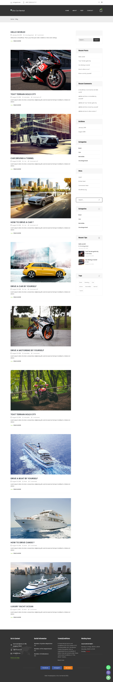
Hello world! (18, 32)
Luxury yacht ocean (22, 606)
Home (67, 10)
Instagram (57, 668)
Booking (87, 282)
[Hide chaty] (108, 677)
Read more (17, 41)
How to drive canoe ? (22, 542)
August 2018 (82, 132)
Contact (90, 10)
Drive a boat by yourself (24, 478)
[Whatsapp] (108, 667)
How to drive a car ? (22, 222)
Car (25, 161)
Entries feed (82, 181)
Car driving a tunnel (22, 158)
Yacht (81, 291)
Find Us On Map (15, 658)
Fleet (81, 10)
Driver (81, 286)
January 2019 (82, 127)
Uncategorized (29, 35)
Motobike (27, 97)
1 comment (40, 35)
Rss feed (68, 668)
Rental (95, 286)
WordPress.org (83, 189)
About (75, 10)
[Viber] (108, 672)
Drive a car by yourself (23, 286)
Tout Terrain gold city (23, 94)
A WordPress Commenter (86, 90)
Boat (25, 481)
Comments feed (83, 185)
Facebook (45, 668)
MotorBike (88, 286)
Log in (80, 177)
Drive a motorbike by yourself (27, 350)
